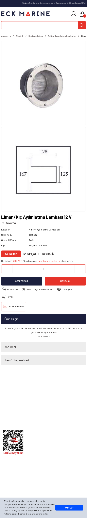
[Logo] (25, 13)
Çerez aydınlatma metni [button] (37, 514)
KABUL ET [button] (69, 508)
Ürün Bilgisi (11, 319)
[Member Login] (73, 14)
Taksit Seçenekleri (16, 360)
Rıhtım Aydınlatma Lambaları (44, 229)
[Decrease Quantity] (7, 269)
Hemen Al (65, 281)
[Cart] (82, 14)
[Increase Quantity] (80, 269)
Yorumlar (10, 347)
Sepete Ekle (21, 281)
